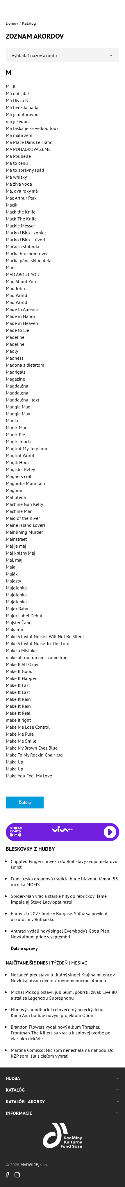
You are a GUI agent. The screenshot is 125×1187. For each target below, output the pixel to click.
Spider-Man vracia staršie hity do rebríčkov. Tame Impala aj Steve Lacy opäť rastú (59, 899)
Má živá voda (19, 184)
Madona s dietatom (25, 365)
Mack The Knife (21, 219)
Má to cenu (17, 163)
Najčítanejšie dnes (27, 963)
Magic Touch (18, 441)
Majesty (13, 581)
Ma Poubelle (18, 156)
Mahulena (16, 497)
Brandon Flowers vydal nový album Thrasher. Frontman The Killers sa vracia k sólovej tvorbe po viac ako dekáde (60, 1032)
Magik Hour (17, 462)
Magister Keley (20, 469)
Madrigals (16, 372)
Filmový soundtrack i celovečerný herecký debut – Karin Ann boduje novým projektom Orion (60, 1012)
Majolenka (16, 588)
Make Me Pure (20, 734)
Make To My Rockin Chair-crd (34, 755)
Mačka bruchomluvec (27, 253)
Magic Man (17, 427)
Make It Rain (18, 699)
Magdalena (17, 393)
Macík (11, 205)
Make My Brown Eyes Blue (32, 748)
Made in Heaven (22, 323)
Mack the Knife (20, 212)
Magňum (15, 490)
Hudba (13, 1078)
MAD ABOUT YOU (22, 274)
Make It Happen (22, 678)
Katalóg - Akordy (25, 1101)
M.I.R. (11, 86)
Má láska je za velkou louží (33, 128)
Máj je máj (16, 546)
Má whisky (16, 177)
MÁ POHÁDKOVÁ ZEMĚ (28, 149)
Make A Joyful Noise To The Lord (37, 643)
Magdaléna (17, 386)
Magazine (15, 379)
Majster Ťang (19, 622)
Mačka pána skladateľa (28, 260)
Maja (10, 567)
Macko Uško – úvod (25, 240)
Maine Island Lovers (26, 525)
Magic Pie (15, 434)
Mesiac (79, 963)
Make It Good (19, 671)
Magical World (20, 455)
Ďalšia (25, 802)
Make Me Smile (21, 741)
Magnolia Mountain (25, 483)
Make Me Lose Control (28, 727)
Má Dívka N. (17, 100)
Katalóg (29, 23)
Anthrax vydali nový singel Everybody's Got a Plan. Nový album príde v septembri (60, 934)
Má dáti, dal (17, 93)
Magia (12, 421)
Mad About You (21, 281)
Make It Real (18, 713)
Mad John (15, 288)
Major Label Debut (24, 615)
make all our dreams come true (36, 657)
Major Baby (17, 608)
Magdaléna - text (22, 400)
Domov (12, 23)
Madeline (15, 337)
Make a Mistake (21, 650)
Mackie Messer (20, 226)
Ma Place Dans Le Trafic (29, 142)
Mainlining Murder (24, 532)
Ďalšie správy (24, 948)
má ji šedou (17, 121)
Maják (12, 574)
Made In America (22, 309)
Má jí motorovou (22, 114)
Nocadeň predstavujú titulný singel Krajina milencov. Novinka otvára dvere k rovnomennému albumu (63, 977)
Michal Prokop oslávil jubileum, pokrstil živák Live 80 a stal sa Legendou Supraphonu (64, 995)
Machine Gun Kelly (24, 504)
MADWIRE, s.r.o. (34, 1164)
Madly (12, 351)
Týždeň (59, 963)
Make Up (14, 762)
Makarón (14, 629)
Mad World (16, 295)
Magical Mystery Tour (26, 448)
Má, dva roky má (22, 191)
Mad (10, 267)
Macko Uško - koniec (26, 233)
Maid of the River (23, 518)
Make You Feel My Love (29, 776)
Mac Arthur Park (21, 198)
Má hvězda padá (22, 107)
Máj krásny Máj (20, 553)
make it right (18, 720)
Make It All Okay (22, 664)
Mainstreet (16, 539)
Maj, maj (14, 560)
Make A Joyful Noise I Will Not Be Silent (45, 636)
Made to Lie (17, 330)
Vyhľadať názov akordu (34, 55)
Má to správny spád (25, 170)
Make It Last (18, 685)
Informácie (19, 1113)
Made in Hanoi (20, 316)
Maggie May (18, 414)
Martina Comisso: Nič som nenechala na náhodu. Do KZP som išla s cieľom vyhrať (62, 1053)
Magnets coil (18, 476)
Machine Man (19, 511)
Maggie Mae (18, 407)
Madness (15, 358)
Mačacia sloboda (22, 246)
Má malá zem (19, 135)
